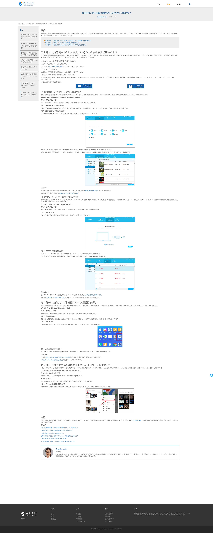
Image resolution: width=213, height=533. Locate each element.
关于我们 (179, 4)
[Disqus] (110, 482)
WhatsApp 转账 (109, 518)
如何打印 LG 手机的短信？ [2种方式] (29, 68)
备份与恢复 (79, 519)
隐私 (52, 516)
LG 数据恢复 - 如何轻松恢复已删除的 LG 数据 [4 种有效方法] (29, 76)
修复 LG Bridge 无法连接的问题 (68, 193)
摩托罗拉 (156, 513)
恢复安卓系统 (108, 521)
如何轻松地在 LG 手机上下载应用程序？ (52, 433)
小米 (163, 513)
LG (27, 24)
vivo (189, 513)
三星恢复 (78, 514)
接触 (52, 514)
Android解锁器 (109, 513)
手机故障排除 (172, 513)
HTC (149, 513)
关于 (52, 513)
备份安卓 (107, 519)
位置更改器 (108, 514)
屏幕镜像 (107, 516)
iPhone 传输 (161, 514)
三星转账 (78, 516)
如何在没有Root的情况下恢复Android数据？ (54, 438)
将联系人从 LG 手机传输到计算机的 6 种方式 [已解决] (29, 54)
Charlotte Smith (102, 17)
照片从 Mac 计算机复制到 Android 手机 (58, 357)
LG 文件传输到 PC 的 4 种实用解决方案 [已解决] (29, 61)
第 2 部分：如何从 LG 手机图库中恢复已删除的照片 (62, 43)
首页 (19, 24)
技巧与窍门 (179, 514)
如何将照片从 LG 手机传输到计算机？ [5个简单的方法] (29, 94)
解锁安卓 (147, 514)
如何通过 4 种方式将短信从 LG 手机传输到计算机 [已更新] (29, 46)
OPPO (184, 513)
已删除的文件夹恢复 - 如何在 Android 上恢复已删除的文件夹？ (59, 436)
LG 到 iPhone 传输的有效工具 (55, 298)
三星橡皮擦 (79, 518)
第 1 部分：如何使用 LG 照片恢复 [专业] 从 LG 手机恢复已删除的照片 (68, 40)
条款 (52, 518)
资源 (168, 4)
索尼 (152, 513)
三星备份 (78, 513)
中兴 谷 (178, 513)
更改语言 (23, 518)
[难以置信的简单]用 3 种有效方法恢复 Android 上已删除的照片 (59, 428)
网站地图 (53, 519)
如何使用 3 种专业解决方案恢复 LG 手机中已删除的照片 (29, 37)
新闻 (184, 514)
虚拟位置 (167, 514)
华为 (160, 513)
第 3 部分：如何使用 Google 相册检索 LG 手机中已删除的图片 (66, 45)
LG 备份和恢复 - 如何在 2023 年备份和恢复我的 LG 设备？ (29, 85)
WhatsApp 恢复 (80, 521)
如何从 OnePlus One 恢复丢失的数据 (52, 360)
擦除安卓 (142, 514)
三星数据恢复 (137, 420)
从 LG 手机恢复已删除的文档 (92, 295)
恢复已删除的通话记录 (55, 66)
